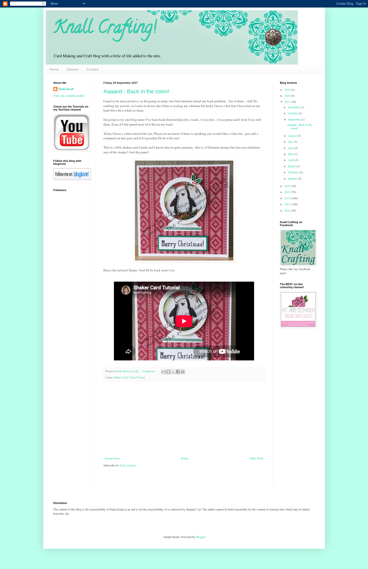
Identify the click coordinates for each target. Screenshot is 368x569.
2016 (287, 186)
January (293, 178)
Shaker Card (121, 377)
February (293, 172)
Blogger (200, 537)
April (291, 160)
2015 (287, 192)
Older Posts (257, 458)
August (292, 136)
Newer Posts (112, 458)
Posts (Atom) (128, 465)
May (291, 154)
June (291, 148)
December (294, 107)
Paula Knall (65, 89)
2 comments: (149, 371)
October (293, 113)
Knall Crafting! (104, 29)
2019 (287, 90)
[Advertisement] (184, 419)
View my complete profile (68, 96)
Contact (92, 69)
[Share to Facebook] (177, 371)
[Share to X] (173, 371)
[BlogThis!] (168, 371)
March (292, 166)
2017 (287, 102)
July (291, 142)
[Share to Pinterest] (182, 371)
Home (54, 69)
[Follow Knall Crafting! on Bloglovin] (72, 179)
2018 (287, 96)
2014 (287, 198)
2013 (287, 204)
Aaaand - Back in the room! (136, 91)
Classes (72, 69)
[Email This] (163, 371)
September (294, 119)
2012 (287, 210)
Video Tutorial (137, 377)
